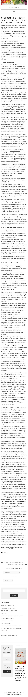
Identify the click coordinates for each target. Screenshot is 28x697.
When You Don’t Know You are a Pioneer (11, 633)
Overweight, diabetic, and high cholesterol (12, 615)
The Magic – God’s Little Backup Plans (13, 562)
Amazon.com (18, 680)
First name (7, 652)
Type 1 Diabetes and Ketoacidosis (9, 610)
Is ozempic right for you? (7, 618)
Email (7, 659)
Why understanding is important (9, 635)
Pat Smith (6, 552)
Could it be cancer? (6, 623)
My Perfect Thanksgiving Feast (16, 564)
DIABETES (8, 553)
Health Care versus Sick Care (8, 608)
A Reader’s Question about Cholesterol (11, 626)
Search (14, 595)
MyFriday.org (18, 694)
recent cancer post (15, 151)
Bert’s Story (4, 613)
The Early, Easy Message (7, 620)
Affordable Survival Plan (7, 605)
